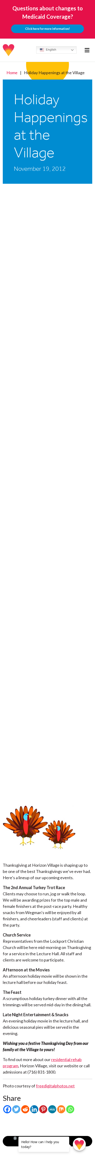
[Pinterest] (43, 1109)
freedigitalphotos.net (55, 1085)
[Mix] (61, 1109)
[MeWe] (52, 1109)
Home (12, 72)
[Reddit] (25, 1109)
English (50, 50)
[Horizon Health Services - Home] (9, 50)
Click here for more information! (47, 29)
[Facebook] (7, 1109)
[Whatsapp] (70, 1109)
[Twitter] (16, 1109)
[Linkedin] (34, 1109)
